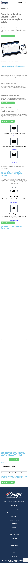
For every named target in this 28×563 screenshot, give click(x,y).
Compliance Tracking (14, 520)
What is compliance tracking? (8, 466)
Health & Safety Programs (14, 509)
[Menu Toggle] (25, 2)
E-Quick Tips (14, 556)
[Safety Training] (14, 190)
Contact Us (14, 549)
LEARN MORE (14, 202)
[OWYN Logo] (14, 494)
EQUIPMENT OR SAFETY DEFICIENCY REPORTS (14, 146)
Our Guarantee (14, 530)
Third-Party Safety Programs (14, 512)
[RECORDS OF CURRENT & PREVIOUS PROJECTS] (14, 154)
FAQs (14, 552)
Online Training (14, 516)
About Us (14, 527)
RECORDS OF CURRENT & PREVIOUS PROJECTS (14, 160)
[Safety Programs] (14, 208)
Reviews (14, 542)
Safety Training (14, 196)
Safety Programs (14, 214)
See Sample (14, 135)
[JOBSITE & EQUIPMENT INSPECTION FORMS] (14, 128)
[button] (1, 340)
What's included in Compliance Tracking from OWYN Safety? (12, 469)
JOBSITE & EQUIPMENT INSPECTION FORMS (14, 133)
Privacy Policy (14, 538)
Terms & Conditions (14, 534)
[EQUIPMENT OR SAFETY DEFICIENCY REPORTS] (14, 141)
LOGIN (20, 2)
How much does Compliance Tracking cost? (11, 472)
